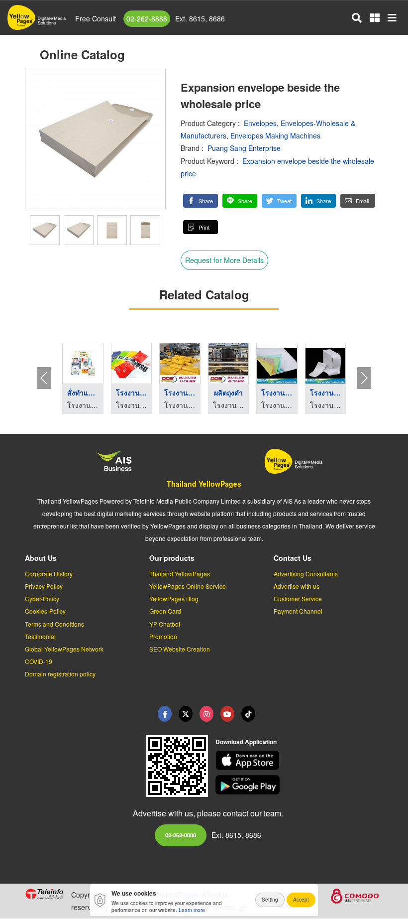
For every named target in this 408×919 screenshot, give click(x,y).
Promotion (163, 636)
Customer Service (298, 598)
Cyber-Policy (42, 598)
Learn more (192, 910)
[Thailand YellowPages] (186, 714)
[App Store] (299, 760)
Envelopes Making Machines (275, 135)
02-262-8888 (146, 18)
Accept (301, 899)
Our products (172, 558)
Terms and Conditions (54, 624)
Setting (270, 899)
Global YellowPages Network (64, 649)
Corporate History (49, 573)
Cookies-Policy (45, 611)
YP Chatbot (164, 624)
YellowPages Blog (174, 598)
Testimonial (40, 636)
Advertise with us (296, 586)
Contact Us (292, 558)
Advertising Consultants (306, 573)
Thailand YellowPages (204, 484)
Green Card (165, 611)
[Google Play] (299, 784)
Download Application (246, 741)
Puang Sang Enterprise (244, 148)
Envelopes (260, 123)
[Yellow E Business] (165, 714)
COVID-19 (38, 661)
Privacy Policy (44, 586)
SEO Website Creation (179, 649)
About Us (41, 558)
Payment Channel (298, 611)
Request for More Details (224, 260)
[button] (200, 201)
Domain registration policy (60, 673)
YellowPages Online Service (187, 586)
